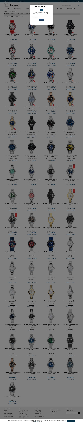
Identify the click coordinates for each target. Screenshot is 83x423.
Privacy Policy (36, 421)
